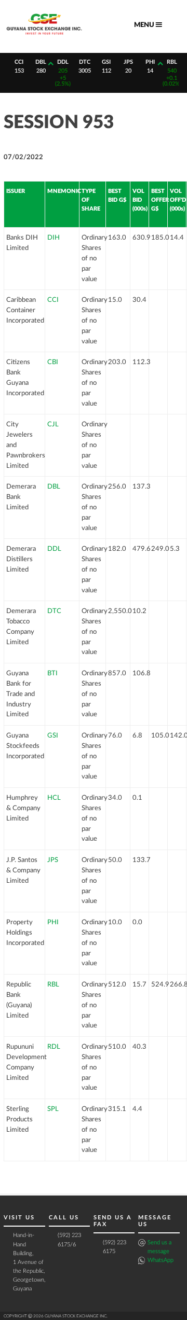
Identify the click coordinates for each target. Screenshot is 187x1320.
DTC (54, 611)
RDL (53, 1046)
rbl (172, 62)
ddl (63, 62)
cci (19, 62)
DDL (54, 548)
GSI (52, 735)
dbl (40, 62)
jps (128, 62)
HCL (54, 797)
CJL (53, 424)
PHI (53, 922)
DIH (53, 237)
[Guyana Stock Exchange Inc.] (44, 36)
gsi (106, 62)
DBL (53, 486)
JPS (52, 860)
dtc (84, 62)
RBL (53, 984)
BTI (52, 673)
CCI (53, 299)
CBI (52, 362)
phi (150, 62)
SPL (53, 1109)
